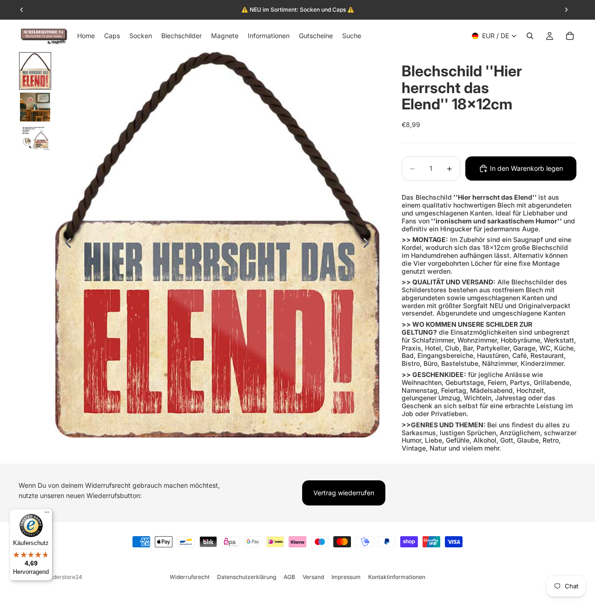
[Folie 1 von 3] (35, 71)
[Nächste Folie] (368, 245)
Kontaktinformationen (396, 576)
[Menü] (47, 514)
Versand (313, 576)
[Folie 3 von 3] (35, 137)
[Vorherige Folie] (65, 245)
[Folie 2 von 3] (35, 107)
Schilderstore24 (61, 576)
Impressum (346, 576)
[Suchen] (530, 36)
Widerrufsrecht (190, 576)
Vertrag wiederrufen (343, 493)
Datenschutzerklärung (246, 576)
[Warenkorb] (570, 36)
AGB (289, 576)
